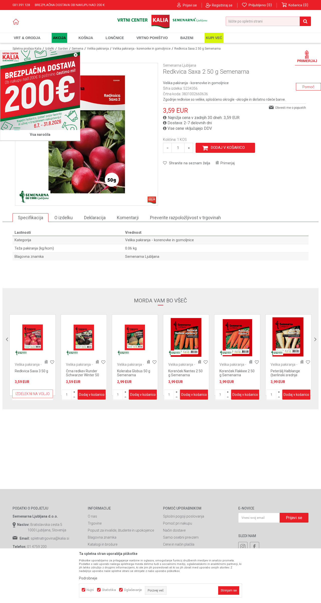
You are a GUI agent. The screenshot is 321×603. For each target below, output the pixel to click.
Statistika (109, 590)
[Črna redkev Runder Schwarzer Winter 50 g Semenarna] (84, 337)
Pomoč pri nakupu (177, 523)
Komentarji (128, 217)
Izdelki (49, 48)
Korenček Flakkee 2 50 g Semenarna (237, 373)
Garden (63, 48)
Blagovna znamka (102, 537)
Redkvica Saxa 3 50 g (31, 371)
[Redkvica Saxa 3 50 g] (32, 337)
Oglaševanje (133, 590)
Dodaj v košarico (228, 147)
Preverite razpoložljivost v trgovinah (185, 217)
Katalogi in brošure (102, 544)
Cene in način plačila (178, 544)
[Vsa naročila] (40, 90)
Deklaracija (95, 217)
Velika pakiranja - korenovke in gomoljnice (142, 48)
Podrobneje (88, 578)
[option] (33, 355)
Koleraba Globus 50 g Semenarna (133, 373)
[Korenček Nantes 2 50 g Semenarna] (186, 337)
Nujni (90, 590)
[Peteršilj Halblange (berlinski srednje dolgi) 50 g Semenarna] (288, 337)
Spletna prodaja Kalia (27, 48)
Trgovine (95, 523)
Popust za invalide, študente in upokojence (121, 530)
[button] (268, 21)
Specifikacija (30, 217)
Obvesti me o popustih (290, 107)
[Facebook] (254, 546)
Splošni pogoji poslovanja (183, 516)
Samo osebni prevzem (181, 537)
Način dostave (174, 530)
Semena (77, 48)
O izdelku (63, 217)
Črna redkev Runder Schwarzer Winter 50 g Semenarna (82, 375)
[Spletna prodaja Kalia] (160, 21)
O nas (92, 516)
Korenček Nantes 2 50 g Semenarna (185, 373)
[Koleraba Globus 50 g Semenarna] (135, 337)
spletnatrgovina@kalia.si (50, 538)
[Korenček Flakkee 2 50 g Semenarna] (237, 337)
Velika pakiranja (98, 48)
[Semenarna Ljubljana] (34, 196)
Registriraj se (222, 5)
